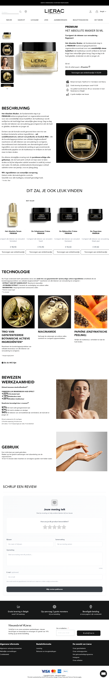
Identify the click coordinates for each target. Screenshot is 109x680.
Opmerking (10, 550)
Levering (39, 648)
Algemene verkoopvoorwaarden (11, 648)
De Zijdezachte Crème (68, 231)
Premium (13, 233)
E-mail (12, 572)
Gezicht (21, 20)
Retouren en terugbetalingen (46, 651)
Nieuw (9, 20)
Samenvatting (60, 540)
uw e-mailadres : (62, 628)
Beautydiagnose (80, 20)
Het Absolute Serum (13, 231)
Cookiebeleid (4, 654)
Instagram (76, 657)
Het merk (98, 20)
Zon (46, 20)
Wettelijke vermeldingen (8, 651)
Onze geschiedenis (79, 648)
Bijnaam (9, 540)
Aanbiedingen (60, 20)
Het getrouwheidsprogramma (83, 654)
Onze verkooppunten (80, 651)
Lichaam (34, 20)
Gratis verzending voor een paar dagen (55, 3)
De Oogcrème (95, 231)
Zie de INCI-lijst (10, 363)
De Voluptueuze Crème (40, 231)
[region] (7, 58)
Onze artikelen (77, 660)
